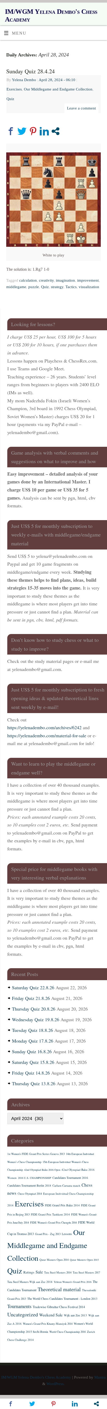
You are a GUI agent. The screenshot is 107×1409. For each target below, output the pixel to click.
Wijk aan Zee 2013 (75, 1315)
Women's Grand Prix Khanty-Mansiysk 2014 (47, 1324)
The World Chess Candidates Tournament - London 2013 (62, 1299)
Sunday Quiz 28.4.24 (30, 71)
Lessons (67, 1234)
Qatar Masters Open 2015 (84, 1260)
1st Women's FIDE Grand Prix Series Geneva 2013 (36, 1154)
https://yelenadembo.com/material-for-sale (46, 735)
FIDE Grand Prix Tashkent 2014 (50, 1214)
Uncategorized (22, 1314)
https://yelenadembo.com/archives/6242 (44, 727)
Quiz (10, 99)
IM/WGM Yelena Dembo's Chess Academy (51, 15)
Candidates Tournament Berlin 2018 (29, 1185)
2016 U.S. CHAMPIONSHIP (34, 1178)
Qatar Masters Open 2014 (54, 1260)
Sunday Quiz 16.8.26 (32, 1051)
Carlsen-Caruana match (66, 1185)
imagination (65, 280)
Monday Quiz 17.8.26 (32, 1041)
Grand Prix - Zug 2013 (48, 1234)
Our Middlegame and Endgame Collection (58, 89)
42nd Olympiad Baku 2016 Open (42, 1170)
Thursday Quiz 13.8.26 (33, 1083)
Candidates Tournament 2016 (70, 1178)
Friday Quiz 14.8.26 (31, 1073)
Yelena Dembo (24, 80)
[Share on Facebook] (10, 131)
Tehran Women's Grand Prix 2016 (72, 1282)
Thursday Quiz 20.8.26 (33, 1009)
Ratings (28, 1272)
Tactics (71, 287)
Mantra (100, 1377)
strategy (57, 287)
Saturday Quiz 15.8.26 (33, 1062)
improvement (88, 280)
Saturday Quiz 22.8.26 (33, 987)
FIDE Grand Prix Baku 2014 (62, 1205)
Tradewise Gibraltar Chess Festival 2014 (59, 1307)
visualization (89, 287)
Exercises (14, 89)
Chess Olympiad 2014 (30, 1193)
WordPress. (55, 1384)
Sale (39, 1272)
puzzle (33, 287)
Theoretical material (59, 1289)
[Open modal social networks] (55, 131)
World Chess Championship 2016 (67, 1332)
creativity (46, 280)
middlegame (16, 287)
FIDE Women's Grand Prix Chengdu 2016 (53, 1222)
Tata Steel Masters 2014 (57, 1272)
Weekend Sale (51, 1314)
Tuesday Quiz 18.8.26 (32, 1030)
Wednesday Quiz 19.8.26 (35, 1019)
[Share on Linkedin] (44, 131)
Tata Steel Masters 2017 (86, 1272)
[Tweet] (21, 131)
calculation (28, 280)
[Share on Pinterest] (33, 131)
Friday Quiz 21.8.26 (31, 998)
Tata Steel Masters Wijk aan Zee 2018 (29, 1282)
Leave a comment (81, 108)
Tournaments (19, 1306)
